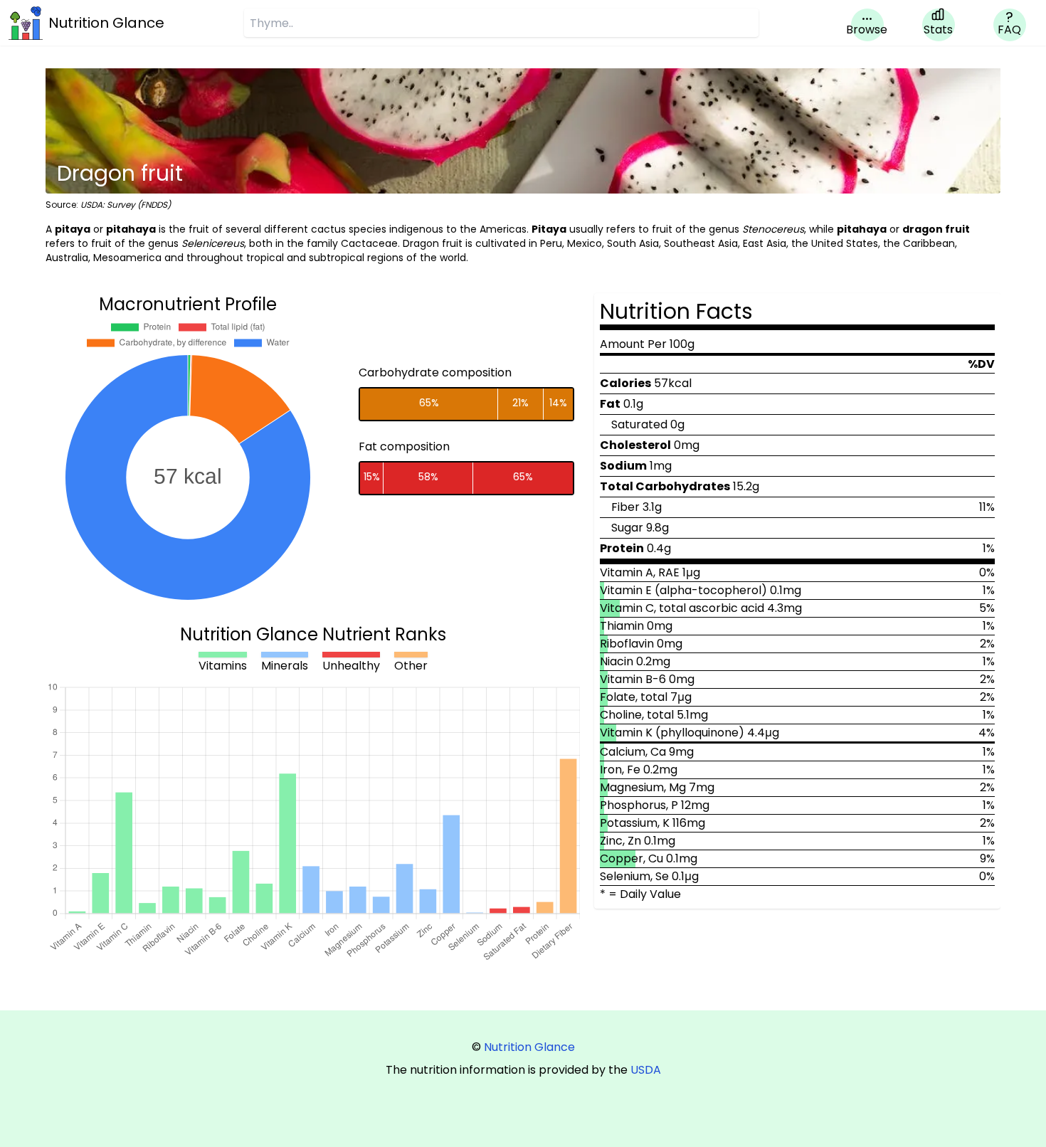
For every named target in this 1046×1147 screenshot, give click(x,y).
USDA (645, 1070)
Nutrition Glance (529, 1047)
